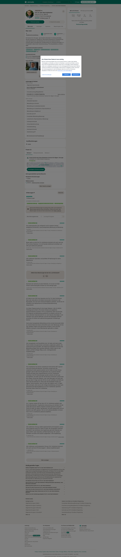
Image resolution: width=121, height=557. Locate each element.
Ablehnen (66, 74)
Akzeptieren (76, 74)
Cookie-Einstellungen (46, 74)
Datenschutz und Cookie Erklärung (65, 70)
